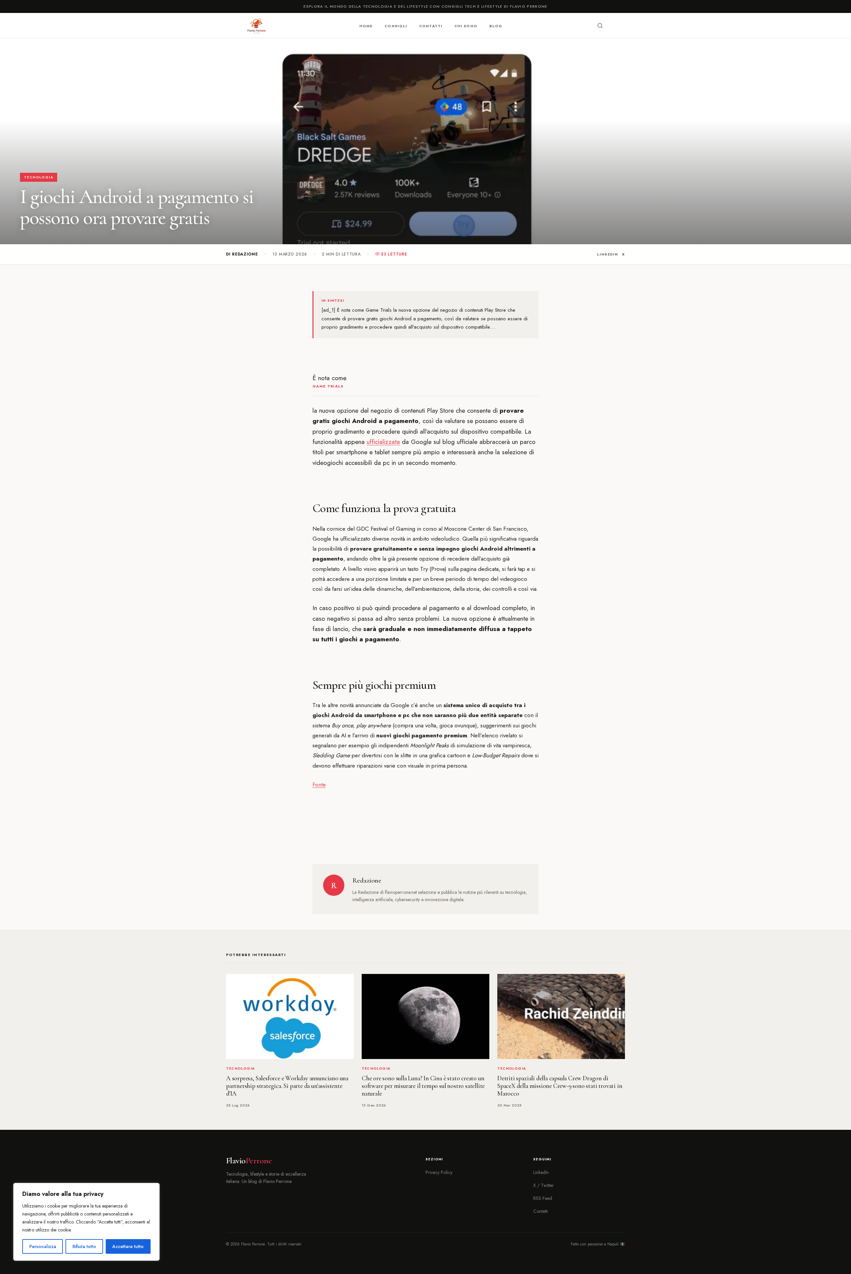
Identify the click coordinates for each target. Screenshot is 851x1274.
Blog (495, 26)
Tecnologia (38, 177)
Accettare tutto (128, 1246)
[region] (86, 1222)
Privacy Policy (439, 1172)
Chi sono (465, 26)
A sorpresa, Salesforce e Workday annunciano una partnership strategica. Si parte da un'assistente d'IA (287, 1086)
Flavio (249, 1160)
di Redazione (242, 254)
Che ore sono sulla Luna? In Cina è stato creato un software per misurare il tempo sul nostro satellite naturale (423, 1086)
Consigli (396, 26)
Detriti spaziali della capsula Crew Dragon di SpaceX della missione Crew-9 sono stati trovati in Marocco (559, 1086)
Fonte (319, 785)
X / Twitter (543, 1185)
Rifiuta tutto (84, 1246)
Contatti (430, 26)
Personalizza (42, 1246)
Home (366, 26)
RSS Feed (542, 1198)
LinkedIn (607, 254)
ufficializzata (383, 441)
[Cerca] (600, 26)
